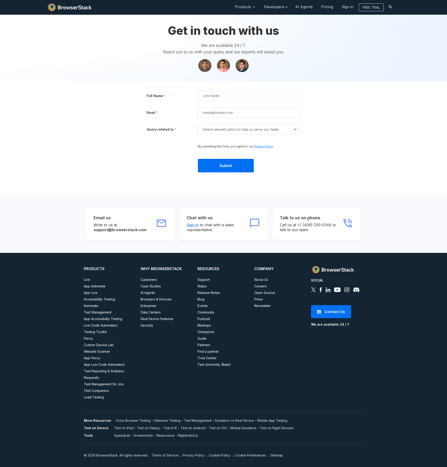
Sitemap (277, 455)
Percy (88, 338)
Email (152, 113)
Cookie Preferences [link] (250, 455)
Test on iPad (123, 428)
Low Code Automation (101, 325)
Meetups (204, 325)
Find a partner (208, 351)
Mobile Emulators (243, 428)
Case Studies (151, 286)
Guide (202, 338)
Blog (200, 299)
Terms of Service (165, 455)
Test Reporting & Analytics (104, 371)
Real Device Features (157, 319)
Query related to (161, 129)
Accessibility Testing (99, 299)
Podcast (203, 319)
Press (258, 299)
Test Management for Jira (103, 384)
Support (203, 280)
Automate (91, 306)
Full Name (156, 96)
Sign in (193, 225)
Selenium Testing (167, 420)
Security (147, 325)
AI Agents (148, 293)
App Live (90, 293)
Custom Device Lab (99, 345)
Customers (149, 280)
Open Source (264, 293)
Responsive (165, 435)
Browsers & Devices (156, 299)
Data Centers (151, 312)
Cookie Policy (219, 455)
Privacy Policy (263, 146)
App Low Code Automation (104, 364)
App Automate (94, 286)
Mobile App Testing (272, 420)
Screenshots (143, 435)
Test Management (98, 312)
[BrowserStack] (70, 7)
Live (87, 280)
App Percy (92, 358)
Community (205, 312)
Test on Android (193, 428)
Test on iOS (218, 428)
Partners (203, 345)
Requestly (91, 378)
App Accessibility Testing (103, 319)
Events (202, 306)
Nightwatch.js (188, 435)
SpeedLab (122, 435)
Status (202, 286)
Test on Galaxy (148, 428)
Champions (205, 332)
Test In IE (170, 428)
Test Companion (96, 391)
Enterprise (148, 306)
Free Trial (371, 7)
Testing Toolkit (95, 332)
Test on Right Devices (277, 428)
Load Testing (94, 397)
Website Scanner (97, 351)
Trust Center (207, 358)
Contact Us (335, 311)
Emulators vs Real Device (234, 420)
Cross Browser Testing (133, 420)
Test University (214, 364)
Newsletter (262, 306)
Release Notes (208, 293)
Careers (260, 286)
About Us (261, 280)
